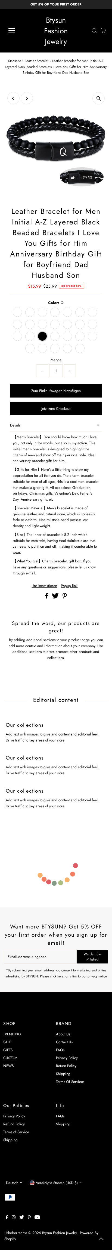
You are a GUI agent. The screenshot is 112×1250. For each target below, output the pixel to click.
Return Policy (66, 1065)
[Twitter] (21, 1217)
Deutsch (12, 1182)
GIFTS (8, 1050)
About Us (63, 1034)
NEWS (8, 1065)
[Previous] (13, 98)
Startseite (14, 60)
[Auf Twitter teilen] (56, 597)
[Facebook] (6, 1217)
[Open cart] (103, 30)
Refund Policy (14, 1124)
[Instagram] (13, 1217)
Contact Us (64, 1042)
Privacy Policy (67, 1058)
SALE (7, 1042)
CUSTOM (10, 1058)
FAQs (60, 1050)
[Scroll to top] (101, 1239)
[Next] (27, 98)
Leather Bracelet (36, 60)
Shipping (63, 1073)
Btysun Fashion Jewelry (56, 31)
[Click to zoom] (98, 98)
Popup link (69, 586)
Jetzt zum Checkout (55, 408)
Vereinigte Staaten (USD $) (57, 1182)
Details (15, 425)
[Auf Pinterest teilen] (65, 597)
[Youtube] (37, 1217)
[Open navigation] (17, 30)
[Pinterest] (29, 1217)
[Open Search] (94, 30)
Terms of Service (16, 1132)
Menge (56, 360)
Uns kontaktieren (44, 586)
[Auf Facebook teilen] (47, 597)
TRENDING (12, 1034)
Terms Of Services (70, 1081)
